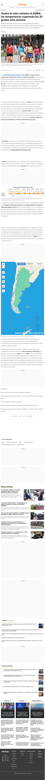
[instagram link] (8, 757)
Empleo (22, 755)
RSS (14, 768)
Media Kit (31, 762)
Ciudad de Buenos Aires (12, 442)
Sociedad (3, 10)
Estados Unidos (14, 758)
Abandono (17, 7)
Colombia (14, 755)
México (14, 760)
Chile (34, 7)
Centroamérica (14, 764)
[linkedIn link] (8, 760)
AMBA (3, 442)
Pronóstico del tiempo (28, 442)
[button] (2, 4)
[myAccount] (43, 5)
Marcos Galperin (23, 7)
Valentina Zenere (30, 7)
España (13, 756)
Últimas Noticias (14, 766)
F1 (14, 7)
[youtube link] (3, 760)
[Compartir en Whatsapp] (28, 70)
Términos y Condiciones (40, 754)
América (13, 753)
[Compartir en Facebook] (31, 70)
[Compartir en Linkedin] (36, 70)
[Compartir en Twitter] (34, 70)
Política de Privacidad (40, 756)
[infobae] (22, 4)
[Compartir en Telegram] (39, 70)
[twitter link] (5, 757)
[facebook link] (3, 757)
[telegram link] (5, 760)
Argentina (31, 753)
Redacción (22, 753)
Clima (20, 442)
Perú (14, 762)
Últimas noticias (20, 444)
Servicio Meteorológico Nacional (8, 444)
